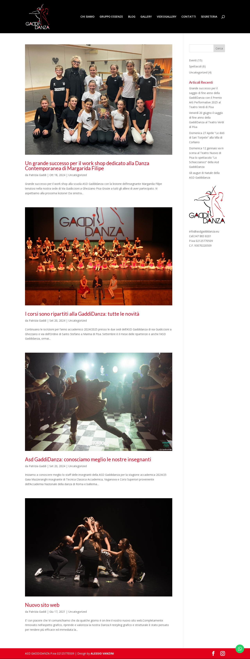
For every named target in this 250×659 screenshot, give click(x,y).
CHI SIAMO (87, 16)
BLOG (131, 16)
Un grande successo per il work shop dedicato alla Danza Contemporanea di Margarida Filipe (87, 165)
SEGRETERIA (209, 16)
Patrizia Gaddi (37, 175)
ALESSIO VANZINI (102, 653)
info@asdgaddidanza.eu (204, 231)
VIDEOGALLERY (166, 16)
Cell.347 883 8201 (200, 236)
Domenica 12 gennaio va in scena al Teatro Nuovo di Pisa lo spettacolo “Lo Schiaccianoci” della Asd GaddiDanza (206, 157)
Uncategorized (77, 175)
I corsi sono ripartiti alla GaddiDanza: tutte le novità (82, 314)
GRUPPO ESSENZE (111, 16)
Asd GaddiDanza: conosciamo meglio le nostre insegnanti (88, 459)
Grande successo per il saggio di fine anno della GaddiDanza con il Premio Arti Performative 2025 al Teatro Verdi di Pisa (205, 97)
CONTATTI (188, 16)
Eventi (193, 60)
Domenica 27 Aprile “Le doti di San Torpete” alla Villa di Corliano (206, 137)
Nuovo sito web (42, 605)
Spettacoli (195, 66)
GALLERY (146, 16)
